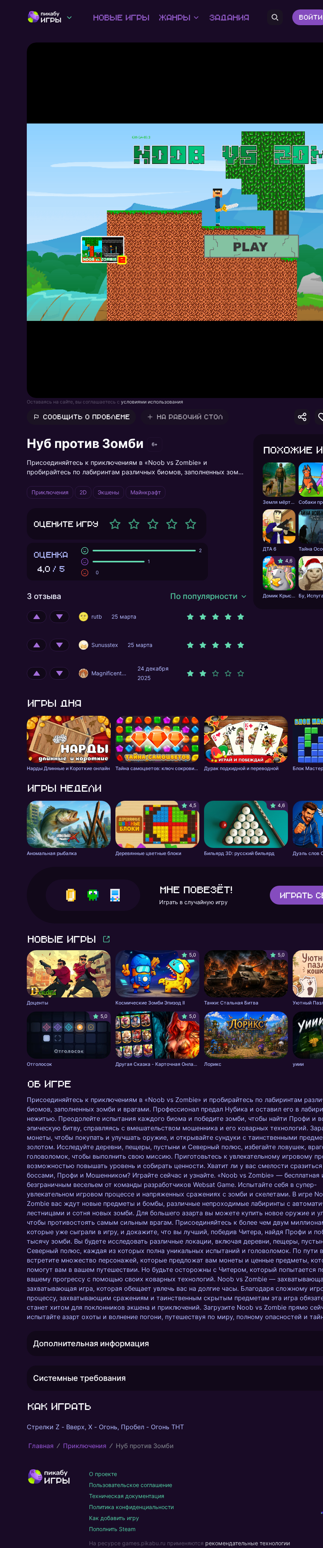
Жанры (174, 17)
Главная (41, 1446)
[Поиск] (275, 17)
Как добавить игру (114, 1518)
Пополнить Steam (112, 1529)
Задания (229, 17)
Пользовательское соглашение (130, 1485)
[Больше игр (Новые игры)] (106, 939)
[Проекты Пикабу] (69, 17)
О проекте (103, 1474)
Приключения (84, 1446)
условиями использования (152, 402)
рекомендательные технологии (247, 1543)
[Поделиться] (302, 417)
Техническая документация (126, 1496)
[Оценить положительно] (36, 616)
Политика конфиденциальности (131, 1507)
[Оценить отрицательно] (59, 616)
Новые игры (121, 17)
